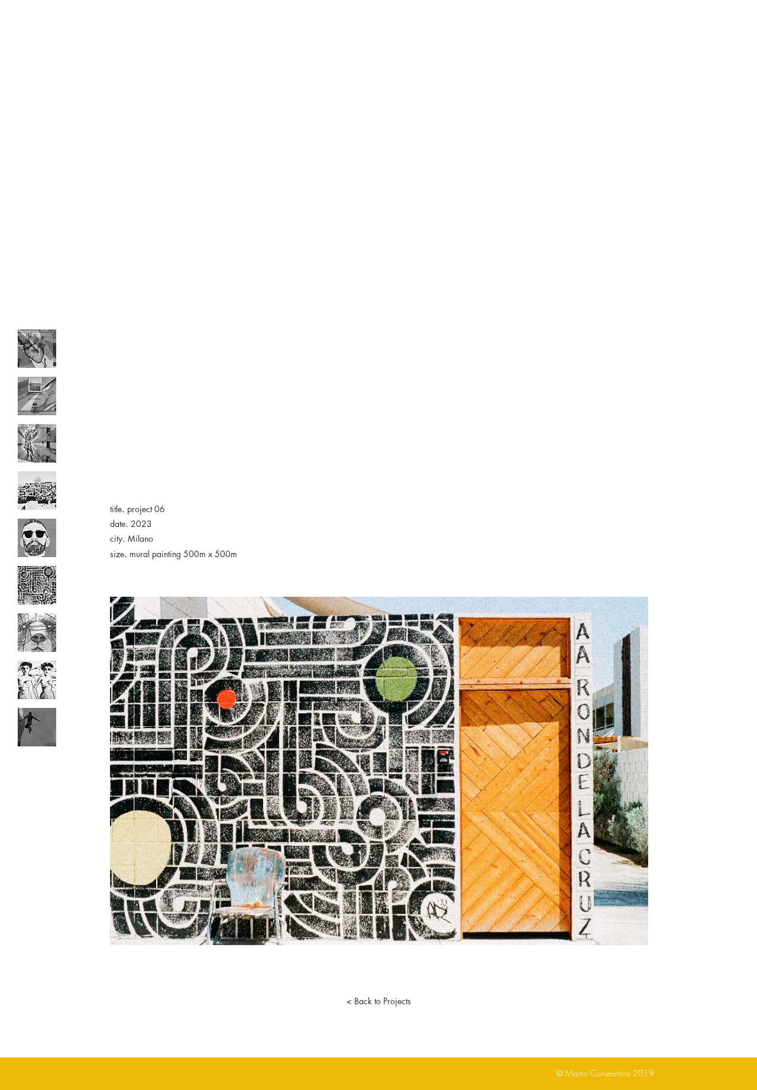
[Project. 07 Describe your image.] (37, 632)
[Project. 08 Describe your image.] (37, 680)
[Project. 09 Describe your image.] (37, 727)
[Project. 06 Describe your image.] (37, 585)
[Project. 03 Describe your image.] (37, 443)
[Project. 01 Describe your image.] (37, 348)
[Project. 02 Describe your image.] (37, 396)
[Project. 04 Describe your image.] (37, 490)
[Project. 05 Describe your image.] (37, 538)
